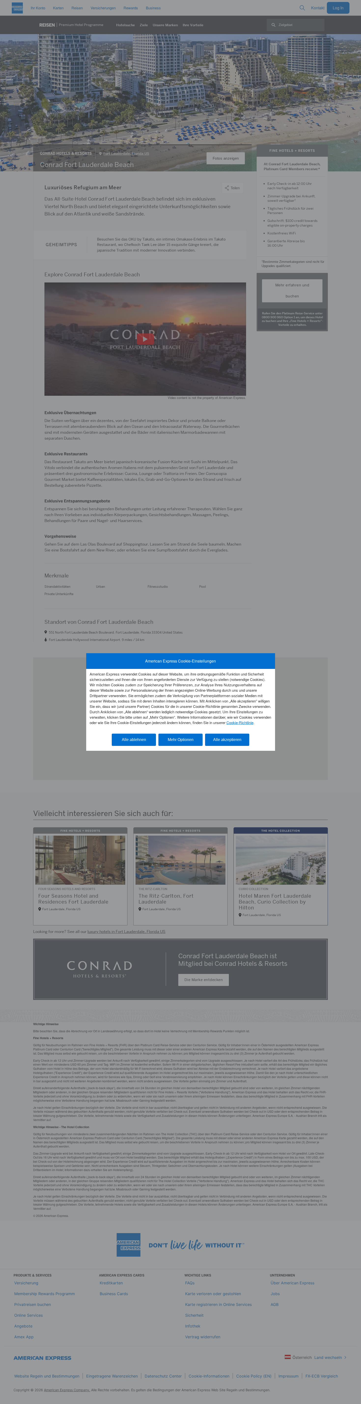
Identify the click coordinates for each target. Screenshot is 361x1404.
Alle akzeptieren (227, 740)
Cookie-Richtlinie (239, 722)
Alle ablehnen (134, 740)
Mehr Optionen (181, 740)
